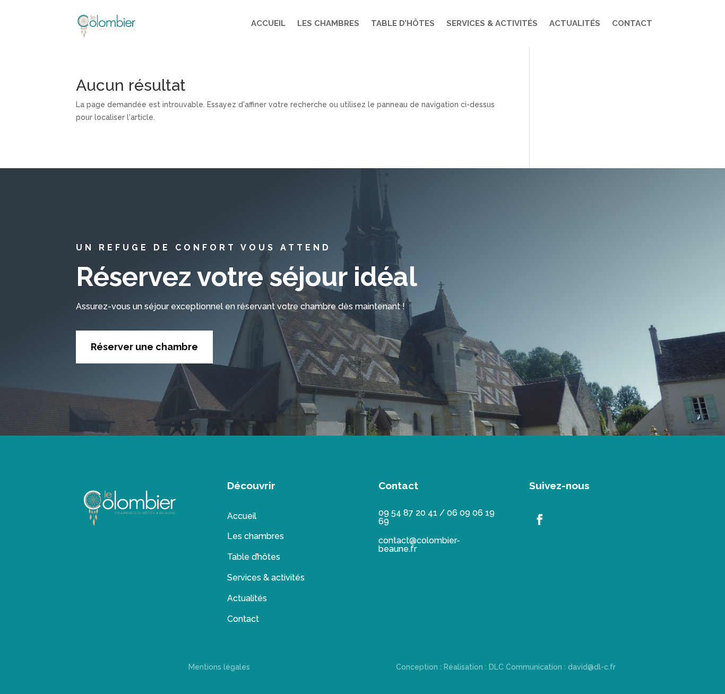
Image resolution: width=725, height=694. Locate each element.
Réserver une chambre (144, 346)
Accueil (241, 516)
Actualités (247, 598)
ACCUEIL (268, 23)
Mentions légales (219, 667)
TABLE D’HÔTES (403, 23)
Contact (243, 619)
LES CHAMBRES (328, 23)
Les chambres (255, 536)
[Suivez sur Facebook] (539, 519)
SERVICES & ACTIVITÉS (492, 23)
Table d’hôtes (253, 557)
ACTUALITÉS (574, 23)
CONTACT (632, 23)
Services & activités (266, 577)
